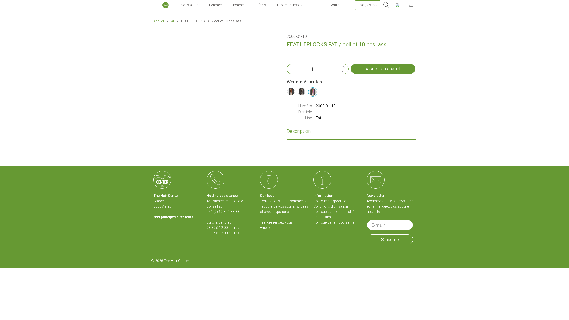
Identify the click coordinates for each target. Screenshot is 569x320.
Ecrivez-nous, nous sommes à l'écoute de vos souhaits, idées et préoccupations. (284, 206)
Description (299, 131)
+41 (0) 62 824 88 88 (223, 212)
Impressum (322, 217)
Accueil (158, 21)
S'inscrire (390, 239)
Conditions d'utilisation (330, 206)
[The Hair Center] (165, 5)
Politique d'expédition (330, 201)
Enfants (260, 5)
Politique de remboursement (335, 222)
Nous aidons (190, 5)
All (172, 21)
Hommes (239, 5)
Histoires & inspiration (291, 5)
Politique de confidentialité (334, 212)
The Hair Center (176, 261)
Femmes (216, 5)
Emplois (266, 228)
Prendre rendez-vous (276, 222)
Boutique (336, 5)
